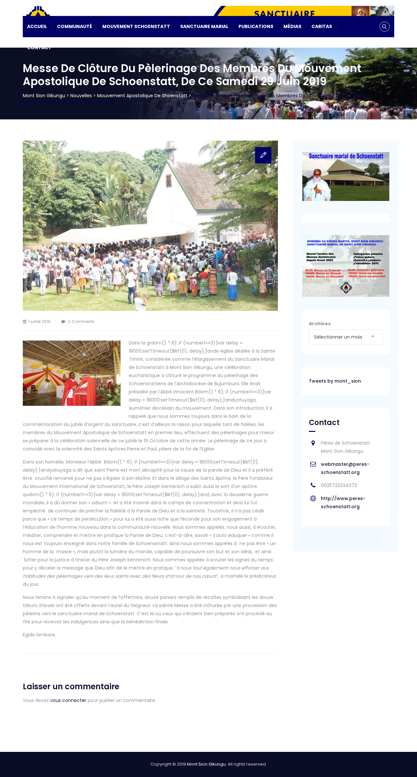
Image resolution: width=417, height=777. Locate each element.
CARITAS (321, 26)
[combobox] (346, 336)
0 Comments (81, 321)
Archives (320, 323)
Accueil (37, 26)
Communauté (74, 26)
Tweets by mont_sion (335, 381)
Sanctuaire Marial (204, 26)
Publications (255, 26)
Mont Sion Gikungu (206, 764)
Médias (292, 26)
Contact (39, 47)
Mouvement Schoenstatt (136, 26)
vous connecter (68, 700)
